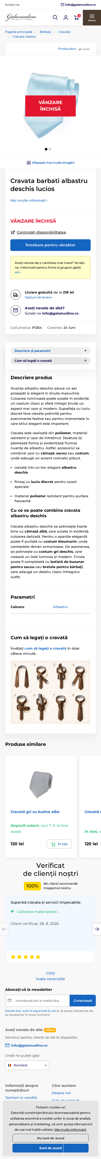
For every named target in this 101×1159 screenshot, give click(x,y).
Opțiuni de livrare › (39, 297)
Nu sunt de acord (50, 1138)
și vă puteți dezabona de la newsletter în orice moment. (49, 1013)
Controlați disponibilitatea (41, 232)
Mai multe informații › (29, 200)
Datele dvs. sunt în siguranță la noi (30, 1011)
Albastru (60, 607)
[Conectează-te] (66, 17)
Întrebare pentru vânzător (50, 245)
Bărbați (45, 32)
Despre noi (61, 1093)
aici (17, 272)
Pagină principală (18, 32)
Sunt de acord (50, 1148)
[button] (55, 17)
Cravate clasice (24, 36)
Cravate (64, 32)
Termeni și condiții (21, 1097)
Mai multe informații (70, 1129)
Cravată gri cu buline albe (35, 811)
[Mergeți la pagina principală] (20, 18)
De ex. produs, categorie (38, 48)
